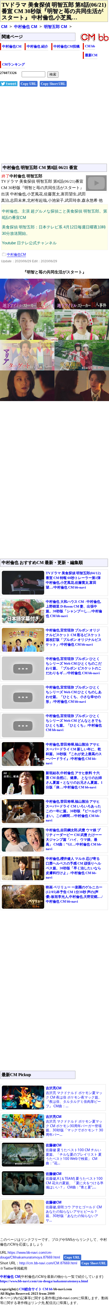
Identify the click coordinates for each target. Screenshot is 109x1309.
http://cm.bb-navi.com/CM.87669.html (48, 1263)
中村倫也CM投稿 (66, 46)
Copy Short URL (53, 84)
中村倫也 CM (25, 27)
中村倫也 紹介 (37, 46)
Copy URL (29, 84)
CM (4, 27)
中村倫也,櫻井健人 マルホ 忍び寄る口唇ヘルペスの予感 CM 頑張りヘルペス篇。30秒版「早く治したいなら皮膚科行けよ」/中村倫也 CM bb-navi (73, 868)
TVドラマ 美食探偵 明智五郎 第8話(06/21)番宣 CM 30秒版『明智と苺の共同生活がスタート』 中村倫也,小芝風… (54, 11)
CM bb (90, 46)
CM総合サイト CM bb (36, 1289)
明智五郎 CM (55, 27)
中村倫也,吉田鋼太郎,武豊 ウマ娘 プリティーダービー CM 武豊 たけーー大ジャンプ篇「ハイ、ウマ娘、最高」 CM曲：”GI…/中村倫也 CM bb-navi (74, 839)
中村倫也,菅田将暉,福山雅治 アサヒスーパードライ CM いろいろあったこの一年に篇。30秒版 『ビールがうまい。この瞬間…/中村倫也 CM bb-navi (74, 811)
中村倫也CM (11, 46)
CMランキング (13, 64)
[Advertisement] (54, 128)
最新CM (91, 55)
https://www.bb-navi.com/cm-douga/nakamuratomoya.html (44, 1281)
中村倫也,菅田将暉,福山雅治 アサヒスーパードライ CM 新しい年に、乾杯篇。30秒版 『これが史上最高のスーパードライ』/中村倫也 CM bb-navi (74, 753)
